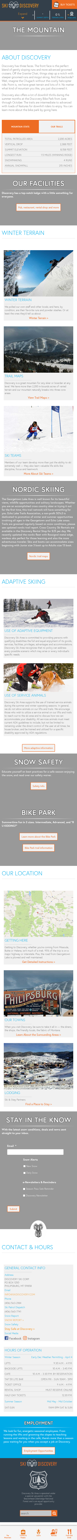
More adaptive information (38, 748)
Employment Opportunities (38, 1450)
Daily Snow (32, 1172)
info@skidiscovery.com (20, 1294)
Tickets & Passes (23, 1536)
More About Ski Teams (37, 473)
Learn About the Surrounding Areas (37, 1034)
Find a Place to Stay (37, 1104)
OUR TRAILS (57, 126)
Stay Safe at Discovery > (20, 1329)
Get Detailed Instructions (37, 962)
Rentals (54, 1535)
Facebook (15, 1338)
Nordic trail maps (38, 556)
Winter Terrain (37, 318)
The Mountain (7, 1536)
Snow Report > (14, 1320)
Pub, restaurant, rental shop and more (38, 207)
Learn (39, 1535)
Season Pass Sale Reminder (40, 1188)
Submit (13, 1209)
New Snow (31, 1166)
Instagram (34, 1338)
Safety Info (39, 786)
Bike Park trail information (38, 848)
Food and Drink (69, 1536)
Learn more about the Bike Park (38, 836)
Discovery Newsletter (37, 1195)
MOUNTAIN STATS (20, 126)
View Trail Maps (37, 397)
